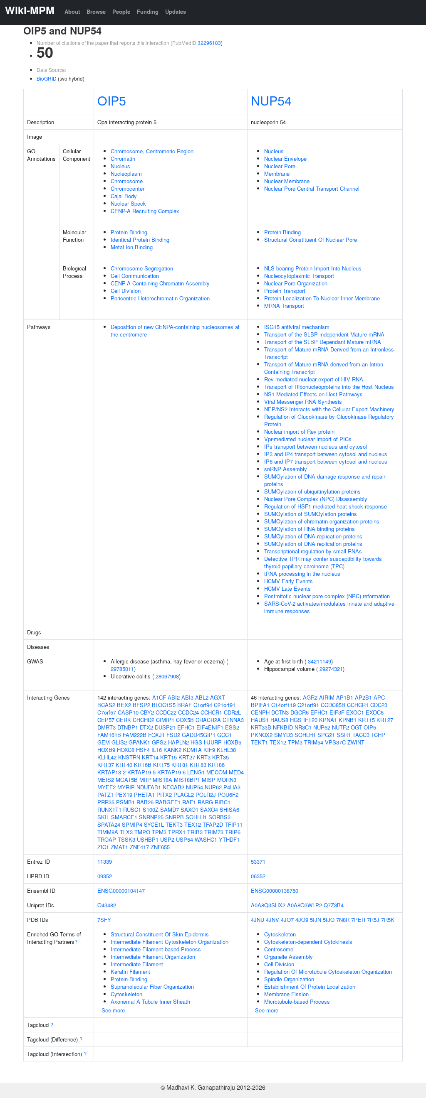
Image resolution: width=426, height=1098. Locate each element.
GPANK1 (139, 742)
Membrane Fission (286, 994)
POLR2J (206, 794)
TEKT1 (259, 742)
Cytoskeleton (126, 994)
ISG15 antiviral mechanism (296, 327)
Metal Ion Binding (132, 247)
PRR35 (105, 802)
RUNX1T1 (109, 809)
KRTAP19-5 (141, 772)
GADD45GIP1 (198, 735)
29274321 (331, 669)
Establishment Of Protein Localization (309, 986)
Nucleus (120, 166)
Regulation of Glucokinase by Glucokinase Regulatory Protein (329, 420)
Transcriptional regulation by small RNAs (313, 551)
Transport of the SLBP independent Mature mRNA (324, 334)
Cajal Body (124, 196)
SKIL (103, 817)
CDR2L (232, 712)
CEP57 (105, 720)
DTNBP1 (127, 727)
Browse (96, 11)
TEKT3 (174, 824)
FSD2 (173, 735)
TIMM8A (107, 832)
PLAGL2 (183, 794)
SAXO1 (189, 809)
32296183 (209, 42)
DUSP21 (165, 727)
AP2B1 (363, 697)
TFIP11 (234, 824)
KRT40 (124, 765)
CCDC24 (188, 712)
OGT (356, 727)
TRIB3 (195, 832)
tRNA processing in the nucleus (302, 573)
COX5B (185, 720)
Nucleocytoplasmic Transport (299, 276)
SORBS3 (219, 817)
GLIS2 (119, 742)
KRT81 (179, 765)
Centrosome (278, 949)
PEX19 (123, 794)
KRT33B (261, 727)
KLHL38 (226, 750)
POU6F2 (228, 794)
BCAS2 (106, 705)
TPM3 (159, 832)
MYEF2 (106, 787)
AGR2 (310, 697)
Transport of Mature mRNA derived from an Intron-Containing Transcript (324, 368)
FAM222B (134, 735)
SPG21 (326, 735)
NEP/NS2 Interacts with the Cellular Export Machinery (329, 409)
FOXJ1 (156, 735)
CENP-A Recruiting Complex (145, 211)
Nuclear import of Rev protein (299, 431)
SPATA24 (108, 824)
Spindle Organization (289, 979)
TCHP (378, 735)
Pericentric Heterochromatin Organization (160, 298)
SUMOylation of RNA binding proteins (309, 529)
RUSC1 (132, 809)
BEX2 (124, 705)
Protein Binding (129, 232)
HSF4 (143, 750)
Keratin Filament (130, 971)
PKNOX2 (261, 735)
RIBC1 (222, 802)
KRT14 (150, 757)
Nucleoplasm (126, 173)
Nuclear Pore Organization (295, 283)
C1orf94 (202, 705)
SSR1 (344, 735)
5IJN (315, 920)
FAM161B (109, 735)
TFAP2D (213, 824)
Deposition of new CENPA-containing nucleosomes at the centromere (175, 330)
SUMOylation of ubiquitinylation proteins (312, 491)
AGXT (217, 697)
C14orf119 (283, 705)
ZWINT (355, 742)
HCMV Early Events (288, 581)
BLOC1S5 (164, 705)
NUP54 (271, 100)
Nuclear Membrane (287, 181)
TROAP (106, 839)
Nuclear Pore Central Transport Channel (311, 188)
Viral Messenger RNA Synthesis (303, 401)
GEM (103, 742)
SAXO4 (209, 809)
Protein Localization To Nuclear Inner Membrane (322, 298)
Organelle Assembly (288, 956)
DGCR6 (299, 712)
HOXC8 (125, 750)
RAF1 (189, 802)
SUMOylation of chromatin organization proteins (321, 521)
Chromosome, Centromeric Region (152, 151)
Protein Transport (284, 291)
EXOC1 (355, 712)
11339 (104, 861)
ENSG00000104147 (121, 890)
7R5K (387, 920)
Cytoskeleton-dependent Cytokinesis (308, 942)
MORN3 (226, 780)
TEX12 (192, 824)
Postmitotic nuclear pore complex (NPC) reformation (327, 596)
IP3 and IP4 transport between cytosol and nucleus (325, 454)
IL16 (156, 750)
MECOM (216, 772)
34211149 (319, 661)
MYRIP (126, 787)
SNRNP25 (151, 817)
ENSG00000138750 (274, 890)
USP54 (184, 839)
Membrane (277, 173)
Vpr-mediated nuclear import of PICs (308, 439)
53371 (258, 861)
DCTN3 (280, 712)
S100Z (151, 809)
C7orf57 (106, 712)
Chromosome (127, 181)
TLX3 (126, 832)
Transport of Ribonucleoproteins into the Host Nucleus (329, 387)
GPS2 (159, 742)
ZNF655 (160, 847)
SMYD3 (283, 735)
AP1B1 (344, 697)
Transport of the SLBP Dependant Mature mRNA (322, 342)
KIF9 (209, 750)
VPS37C (335, 742)
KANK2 (172, 750)
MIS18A (162, 780)
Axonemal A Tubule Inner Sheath (150, 1001)
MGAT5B (127, 780)
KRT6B (142, 765)
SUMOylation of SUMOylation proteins (310, 514)
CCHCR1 (211, 712)
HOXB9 (106, 750)
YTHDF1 (229, 839)
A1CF (159, 697)
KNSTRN (129, 757)
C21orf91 (224, 705)
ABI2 (174, 697)
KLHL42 (106, 757)
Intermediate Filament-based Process (156, 949)
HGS (196, 742)
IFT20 (310, 720)
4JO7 (287, 920)
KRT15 (168, 757)
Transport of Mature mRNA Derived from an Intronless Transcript (329, 353)
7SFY (104, 920)
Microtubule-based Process (297, 1001)
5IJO (328, 920)
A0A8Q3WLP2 (304, 905)
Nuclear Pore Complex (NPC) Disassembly (315, 499)
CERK (123, 720)
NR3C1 (303, 727)
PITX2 (164, 794)
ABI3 (187, 697)
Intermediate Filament (137, 964)
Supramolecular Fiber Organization (152, 986)
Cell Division (126, 291)
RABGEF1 (168, 802)
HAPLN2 (178, 742)
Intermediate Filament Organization (153, 956)
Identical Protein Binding (140, 239)
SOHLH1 (196, 817)
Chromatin (123, 158)
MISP (208, 780)
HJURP (213, 742)
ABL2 (201, 697)
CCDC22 (166, 712)
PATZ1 (105, 794)
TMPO (142, 832)
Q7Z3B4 (334, 905)
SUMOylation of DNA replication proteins (313, 536)
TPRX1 (177, 832)
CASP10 (128, 712)
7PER (358, 920)
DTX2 (146, 727)
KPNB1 (348, 720)
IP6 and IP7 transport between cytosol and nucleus (325, 461)
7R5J (373, 920)
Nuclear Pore (279, 166)
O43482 (106, 905)
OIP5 (111, 100)
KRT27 (186, 757)
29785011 (122, 669)
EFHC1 (186, 727)
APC (379, 697)
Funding (148, 11)
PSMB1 (125, 802)
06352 (258, 876)
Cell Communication (135, 276)
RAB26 (145, 802)
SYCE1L (154, 824)
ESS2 (232, 727)
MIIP (145, 780)
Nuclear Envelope (285, 158)
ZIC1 (103, 847)
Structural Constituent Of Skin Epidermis (160, 934)
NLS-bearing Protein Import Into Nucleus (313, 268)
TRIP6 (232, 832)
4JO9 (301, 920)
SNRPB (174, 817)
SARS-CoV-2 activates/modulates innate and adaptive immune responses (329, 607)
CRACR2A (208, 720)
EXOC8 (375, 712)
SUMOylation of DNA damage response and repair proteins (324, 480)
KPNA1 (328, 720)
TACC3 (360, 735)
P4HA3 (231, 787)
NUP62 (213, 787)
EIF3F (336, 712)
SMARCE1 (124, 817)
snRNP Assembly (285, 469)
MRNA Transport (284, 306)
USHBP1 (148, 839)
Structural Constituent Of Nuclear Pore (310, 239)
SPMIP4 (132, 824)
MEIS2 (105, 780)
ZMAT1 (119, 847)
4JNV (272, 920)
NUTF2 (340, 727)
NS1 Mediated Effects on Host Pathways (313, 394)
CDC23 (378, 705)
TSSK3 (126, 839)
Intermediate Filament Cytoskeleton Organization (169, 942)
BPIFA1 (260, 705)
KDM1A (192, 750)
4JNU (257, 920)
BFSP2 (141, 705)
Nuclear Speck (128, 203)
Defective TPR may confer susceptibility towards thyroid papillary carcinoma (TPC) (323, 562)
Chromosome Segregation (142, 268)
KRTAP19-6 (171, 772)
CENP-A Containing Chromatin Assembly (160, 283)
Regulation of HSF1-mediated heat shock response (325, 506)
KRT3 (204, 757)
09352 (104, 876)
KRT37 (105, 765)
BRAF (184, 705)
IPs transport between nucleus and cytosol (315, 446)
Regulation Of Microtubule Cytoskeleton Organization (328, 971)
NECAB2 (173, 787)
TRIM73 (213, 832)
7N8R (342, 920)
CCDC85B (333, 705)
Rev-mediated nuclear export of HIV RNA (313, 379)
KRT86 (216, 765)
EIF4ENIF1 (209, 727)
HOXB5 (232, 742)
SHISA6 (229, 809)
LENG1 (196, 772)
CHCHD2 (143, 720)
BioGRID (47, 78)
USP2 (167, 839)
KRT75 (161, 765)
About (72, 11)
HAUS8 (279, 720)
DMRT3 (106, 727)
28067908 (167, 676)
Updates (175, 11)
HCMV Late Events (287, 588)
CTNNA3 (233, 720)
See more (113, 1010)
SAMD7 (169, 809)
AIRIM (326, 697)
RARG (205, 802)
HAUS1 (260, 720)
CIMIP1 (165, 720)
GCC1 (224, 735)
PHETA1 (144, 794)
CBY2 (147, 712)
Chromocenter (127, 188)
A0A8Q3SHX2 (268, 905)
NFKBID (283, 727)
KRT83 (198, 765)
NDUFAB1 (148, 787)
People (121, 11)
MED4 (236, 772)
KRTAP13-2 (111, 772)
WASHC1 (206, 839)
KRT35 (220, 757)
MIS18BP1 (187, 780)
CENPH (260, 712)
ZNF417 (139, 847)
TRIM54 (313, 742)
